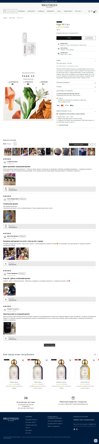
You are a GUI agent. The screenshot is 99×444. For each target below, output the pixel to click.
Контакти (28, 433)
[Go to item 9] (74, 152)
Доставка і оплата (30, 422)
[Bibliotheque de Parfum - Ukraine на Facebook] (74, 429)
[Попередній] (26, 1)
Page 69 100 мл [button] (13, 190)
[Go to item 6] (49, 152)
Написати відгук (78, 144)
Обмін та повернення (53, 426)
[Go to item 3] (24, 152)
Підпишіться (92, 424)
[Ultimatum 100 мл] (61, 369)
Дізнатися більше (63, 125)
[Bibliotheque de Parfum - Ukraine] (49, 6)
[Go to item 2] (16, 152)
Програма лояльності (31, 419)
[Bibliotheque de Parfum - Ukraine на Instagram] (77, 429)
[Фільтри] (90, 144)
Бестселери (12, 18)
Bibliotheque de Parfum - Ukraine (18, 437)
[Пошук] (5, 11)
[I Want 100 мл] (37, 369)
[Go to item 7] (58, 152)
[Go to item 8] (66, 152)
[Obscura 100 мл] (85, 369)
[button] (60, 27)
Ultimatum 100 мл (61, 382)
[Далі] (72, 1)
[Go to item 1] (8, 152)
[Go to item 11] (91, 152)
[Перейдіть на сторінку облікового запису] (88, 11)
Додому (5, 18)
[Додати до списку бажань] (23, 360)
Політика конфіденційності (55, 421)
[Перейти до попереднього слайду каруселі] (91, 354)
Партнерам (28, 430)
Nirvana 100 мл (14, 382)
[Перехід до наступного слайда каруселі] (94, 354)
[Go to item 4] (33, 152)
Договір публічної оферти (55, 423)
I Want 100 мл (38, 382)
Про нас (27, 427)
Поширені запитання (31, 425)
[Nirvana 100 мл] (14, 369)
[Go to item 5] (41, 152)
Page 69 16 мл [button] (12, 264)
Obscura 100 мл (85, 382)
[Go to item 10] (83, 152)
